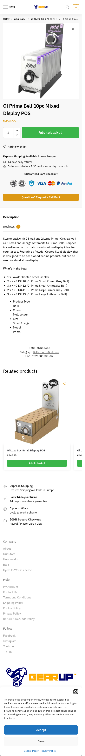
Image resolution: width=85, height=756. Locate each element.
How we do (10, 559)
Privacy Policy (48, 750)
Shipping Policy (13, 603)
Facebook (9, 635)
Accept (41, 730)
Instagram (9, 641)
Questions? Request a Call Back (41, 197)
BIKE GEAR (20, 18)
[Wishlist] (65, 384)
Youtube (8, 646)
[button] (76, 692)
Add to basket (50, 132)
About (7, 548)
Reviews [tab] (11, 226)
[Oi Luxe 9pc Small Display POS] (37, 412)
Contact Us (10, 592)
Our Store (9, 554)
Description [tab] (11, 217)
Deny (41, 741)
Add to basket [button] (37, 463)
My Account (10, 587)
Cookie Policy (31, 750)
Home (6, 18)
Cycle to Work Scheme (17, 570)
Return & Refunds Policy (19, 619)
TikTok (7, 652)
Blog (6, 564)
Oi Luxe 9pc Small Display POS (26, 450)
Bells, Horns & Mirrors (43, 18)
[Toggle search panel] (67, 7)
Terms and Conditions (17, 597)
